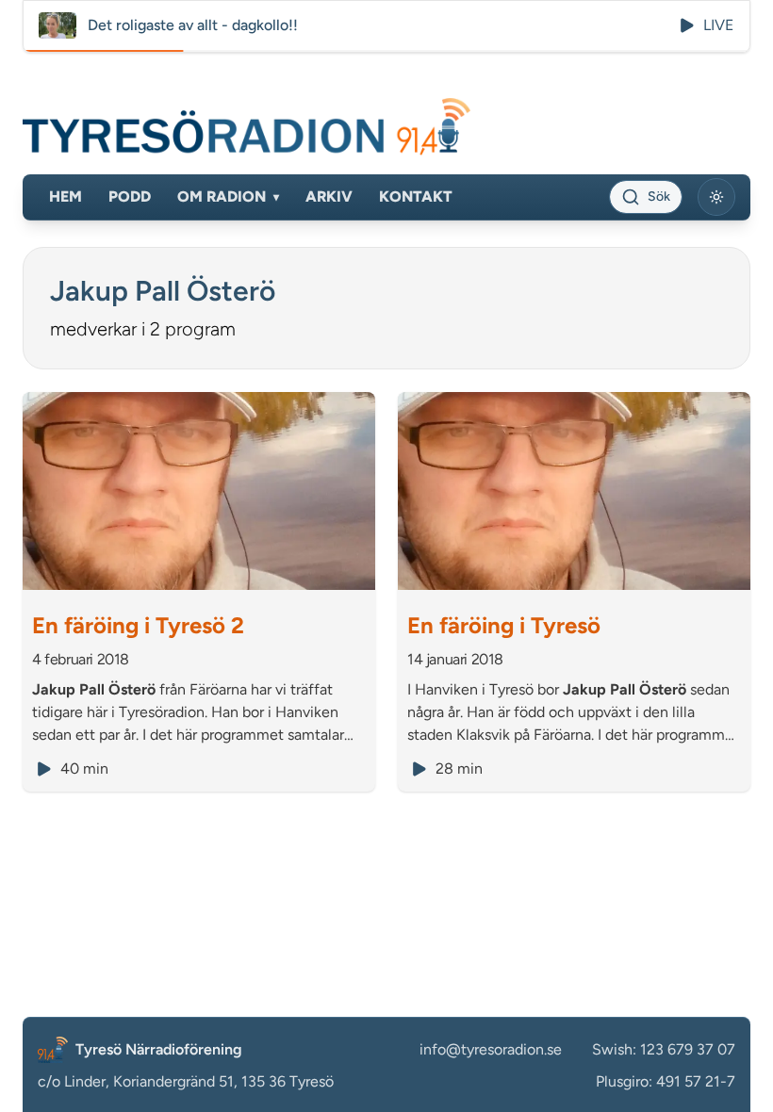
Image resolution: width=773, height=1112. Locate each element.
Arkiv (329, 196)
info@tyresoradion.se (490, 1049)
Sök (659, 196)
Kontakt (415, 196)
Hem (65, 196)
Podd (129, 196)
